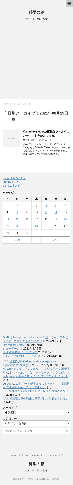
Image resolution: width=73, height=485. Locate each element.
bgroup (7, 383)
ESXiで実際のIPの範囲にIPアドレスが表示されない (35, 391)
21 (7, 226)
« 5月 (17, 240)
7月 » (55, 240)
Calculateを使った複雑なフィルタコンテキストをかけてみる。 (46, 133)
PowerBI (46, 140)
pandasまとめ (12, 185)
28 (7, 233)
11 (46, 212)
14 (7, 219)
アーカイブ (10, 407)
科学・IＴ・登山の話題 (36, 470)
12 (56, 212)
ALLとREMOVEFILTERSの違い (23, 355)
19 (56, 219)
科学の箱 (36, 12)
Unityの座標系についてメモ (20, 352)
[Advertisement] (36, 60)
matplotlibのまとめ (14, 178)
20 (65, 219)
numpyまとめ (11, 181)
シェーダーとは (13, 348)
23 (27, 226)
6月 (24, 104)
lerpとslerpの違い (14, 344)
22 (17, 226)
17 (36, 219)
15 (17, 219)
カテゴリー (10, 418)
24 (36, 226)
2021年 (16, 104)
